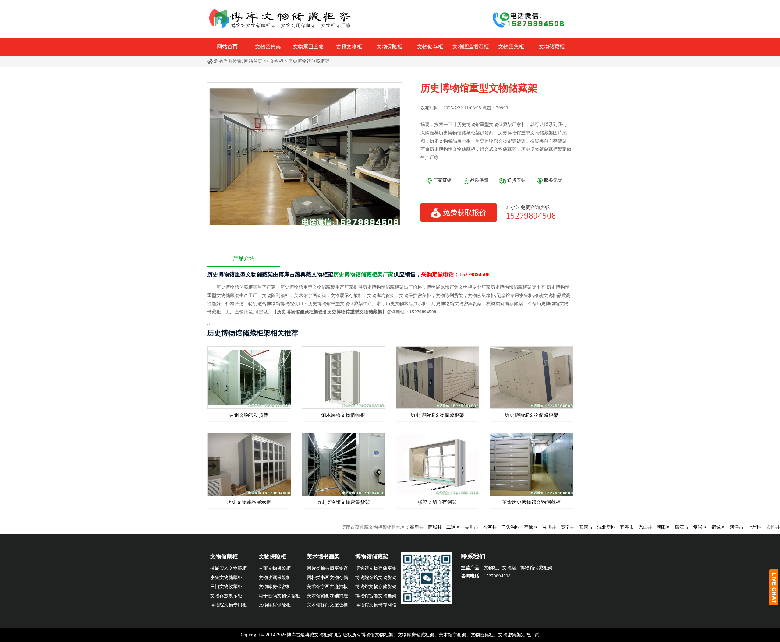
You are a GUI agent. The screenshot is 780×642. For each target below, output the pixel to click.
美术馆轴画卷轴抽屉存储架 (327, 596)
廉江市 (656, 527)
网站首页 (227, 47)
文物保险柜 (389, 47)
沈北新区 (581, 527)
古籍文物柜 (349, 47)
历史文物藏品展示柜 (249, 502)
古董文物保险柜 (275, 568)
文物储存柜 (430, 47)
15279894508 (531, 215)
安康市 (560, 527)
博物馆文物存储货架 (375, 586)
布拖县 (748, 527)
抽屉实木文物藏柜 (228, 568)
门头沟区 (485, 527)
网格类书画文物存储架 (327, 578)
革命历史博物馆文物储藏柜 (531, 502)
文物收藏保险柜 (275, 577)
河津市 (711, 527)
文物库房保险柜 (275, 604)
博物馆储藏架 (371, 556)
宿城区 (693, 527)
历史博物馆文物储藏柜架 (437, 415)
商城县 (410, 527)
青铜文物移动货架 (248, 415)
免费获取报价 (465, 213)
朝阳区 (638, 527)
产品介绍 (244, 258)
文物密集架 (268, 47)
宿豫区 (505, 527)
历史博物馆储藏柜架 (308, 61)
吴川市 (446, 527)
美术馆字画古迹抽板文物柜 (327, 587)
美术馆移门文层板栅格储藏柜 (327, 605)
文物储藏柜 (552, 47)
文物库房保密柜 (275, 586)
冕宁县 (542, 527)
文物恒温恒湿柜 (470, 47)
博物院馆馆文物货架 (375, 577)
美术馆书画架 (323, 556)
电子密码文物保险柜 (279, 595)
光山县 (620, 527)
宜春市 (601, 527)
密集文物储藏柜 (226, 577)
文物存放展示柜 (226, 595)
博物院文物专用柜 (228, 604)
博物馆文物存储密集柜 (375, 569)
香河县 (464, 527)
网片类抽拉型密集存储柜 (327, 569)
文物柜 (276, 61)
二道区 (428, 527)
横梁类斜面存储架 (437, 502)
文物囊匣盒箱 (308, 47)
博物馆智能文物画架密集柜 (375, 596)
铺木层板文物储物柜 (343, 415)
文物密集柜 (511, 47)
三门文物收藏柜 (226, 586)
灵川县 (524, 527)
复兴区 (675, 527)
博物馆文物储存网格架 (375, 605)
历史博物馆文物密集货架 (343, 502)
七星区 (729, 527)
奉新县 (391, 527)
